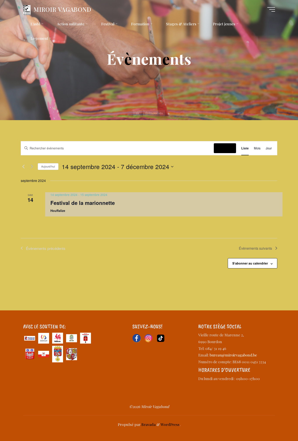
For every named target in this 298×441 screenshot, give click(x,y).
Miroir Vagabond (62, 9)
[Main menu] (271, 9)
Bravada (148, 424)
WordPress (170, 424)
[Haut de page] (281, 424)
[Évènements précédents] (23, 166)
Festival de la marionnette (82, 202)
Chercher (225, 148)
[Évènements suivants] (31, 166)
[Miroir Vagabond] (27, 9)
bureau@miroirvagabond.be (233, 355)
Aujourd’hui (48, 166)
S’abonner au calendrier (250, 263)
